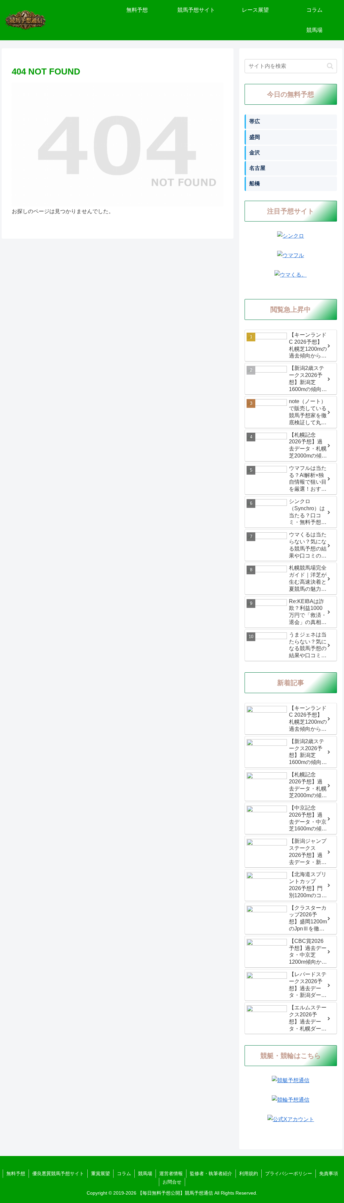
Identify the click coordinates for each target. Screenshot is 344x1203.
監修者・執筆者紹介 (211, 1173)
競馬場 (145, 1173)
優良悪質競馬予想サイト (58, 1173)
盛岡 (254, 137)
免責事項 (328, 1173)
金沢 (254, 152)
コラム (124, 1173)
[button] (330, 66)
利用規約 (248, 1173)
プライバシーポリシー (288, 1173)
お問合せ (172, 1182)
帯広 (254, 121)
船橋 (254, 183)
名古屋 (257, 168)
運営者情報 (171, 1173)
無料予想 (15, 1173)
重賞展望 (100, 1173)
